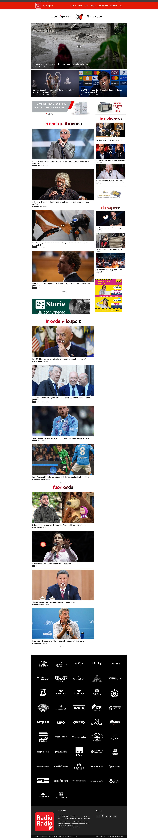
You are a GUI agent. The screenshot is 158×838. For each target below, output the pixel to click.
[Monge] (115, 722)
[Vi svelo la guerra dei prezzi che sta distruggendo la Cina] (63, 585)
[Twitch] (116, 1)
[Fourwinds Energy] (79, 692)
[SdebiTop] (79, 766)
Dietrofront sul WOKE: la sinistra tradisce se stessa (51, 564)
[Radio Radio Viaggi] (115, 751)
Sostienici (113, 5)
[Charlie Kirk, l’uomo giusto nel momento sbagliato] (110, 151)
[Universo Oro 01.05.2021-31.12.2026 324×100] (108, 199)
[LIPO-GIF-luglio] (61, 117)
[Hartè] (79, 707)
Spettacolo (35, 165)
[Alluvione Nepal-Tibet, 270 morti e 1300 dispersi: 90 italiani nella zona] (79, 46)
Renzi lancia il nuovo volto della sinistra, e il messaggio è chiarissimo (58, 641)
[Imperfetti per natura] (115, 707)
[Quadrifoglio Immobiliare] (97, 751)
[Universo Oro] (43, 795)
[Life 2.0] (43, 722)
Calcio (34, 401)
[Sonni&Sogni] (61, 781)
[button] (121, 5)
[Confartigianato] (79, 678)
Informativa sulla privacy (100, 836)
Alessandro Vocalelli (40, 479)
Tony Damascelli (39, 401)
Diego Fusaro (39, 527)
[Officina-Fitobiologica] (97, 736)
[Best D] (97, 663)
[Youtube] (121, 1)
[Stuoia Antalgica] (97, 781)
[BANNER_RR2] (108, 313)
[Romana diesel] (43, 766)
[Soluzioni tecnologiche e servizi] (43, 781)
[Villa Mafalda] (61, 795)
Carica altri (62, 291)
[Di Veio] (97, 678)
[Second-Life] (97, 766)
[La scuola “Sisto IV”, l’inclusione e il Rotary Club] (110, 240)
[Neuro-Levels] (43, 736)
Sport (86, 5)
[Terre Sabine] (115, 781)
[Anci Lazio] (43, 663)
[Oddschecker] (79, 736)
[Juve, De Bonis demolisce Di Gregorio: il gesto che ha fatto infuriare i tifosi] (63, 421)
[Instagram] (113, 1)
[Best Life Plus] (43, 678)
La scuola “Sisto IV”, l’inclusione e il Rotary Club (109, 249)
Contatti (109, 836)
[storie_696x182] (61, 315)
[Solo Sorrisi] (115, 766)
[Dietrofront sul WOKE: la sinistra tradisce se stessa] (63, 546)
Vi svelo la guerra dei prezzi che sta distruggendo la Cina (53, 602)
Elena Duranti (35, 66)
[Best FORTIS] (115, 663)
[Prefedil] (61, 751)
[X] (119, 1)
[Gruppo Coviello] (61, 707)
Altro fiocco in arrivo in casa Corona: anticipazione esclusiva (110, 228)
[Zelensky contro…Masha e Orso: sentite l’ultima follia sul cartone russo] (63, 507)
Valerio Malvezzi (40, 604)
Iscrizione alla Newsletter (117, 836)
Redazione (40, 165)
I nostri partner (103, 5)
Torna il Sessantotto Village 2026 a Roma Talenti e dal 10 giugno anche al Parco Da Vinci (110, 270)
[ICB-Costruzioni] (97, 707)
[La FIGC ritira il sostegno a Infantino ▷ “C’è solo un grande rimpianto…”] (63, 341)
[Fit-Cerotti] (43, 692)
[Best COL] (79, 663)
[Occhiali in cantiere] (61, 736)
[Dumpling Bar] (115, 678)
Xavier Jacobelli (39, 361)
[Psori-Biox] (79, 751)
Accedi (36, 1)
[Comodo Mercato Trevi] (61, 678)
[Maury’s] (79, 722)
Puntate (93, 5)
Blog (34, 565)
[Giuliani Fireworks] (115, 692)
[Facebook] (111, 1)
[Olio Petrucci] (115, 736)
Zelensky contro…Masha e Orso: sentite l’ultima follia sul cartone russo (59, 525)
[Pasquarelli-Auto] (43, 751)
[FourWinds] (61, 692)
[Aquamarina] (61, 663)
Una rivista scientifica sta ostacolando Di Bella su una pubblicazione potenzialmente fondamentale (110, 181)
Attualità (34, 206)
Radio (72, 5)
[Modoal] (97, 722)
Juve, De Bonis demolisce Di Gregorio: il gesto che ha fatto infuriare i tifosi (60, 438)
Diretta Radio (42, 1)
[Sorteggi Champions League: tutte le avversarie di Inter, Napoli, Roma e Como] (55, 83)
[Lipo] (61, 722)
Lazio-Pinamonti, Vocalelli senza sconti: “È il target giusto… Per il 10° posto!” (61, 477)
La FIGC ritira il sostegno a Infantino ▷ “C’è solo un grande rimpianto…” (59, 359)
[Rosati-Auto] (61, 766)
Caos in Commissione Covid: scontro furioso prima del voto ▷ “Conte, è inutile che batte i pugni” (110, 139)
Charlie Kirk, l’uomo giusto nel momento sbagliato (110, 160)
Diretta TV (49, 1)
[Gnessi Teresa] (43, 707)
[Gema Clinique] (97, 692)
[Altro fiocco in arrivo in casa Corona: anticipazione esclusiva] (110, 218)
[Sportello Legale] (79, 781)
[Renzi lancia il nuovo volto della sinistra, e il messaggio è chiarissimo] (63, 623)
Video (34, 527)
